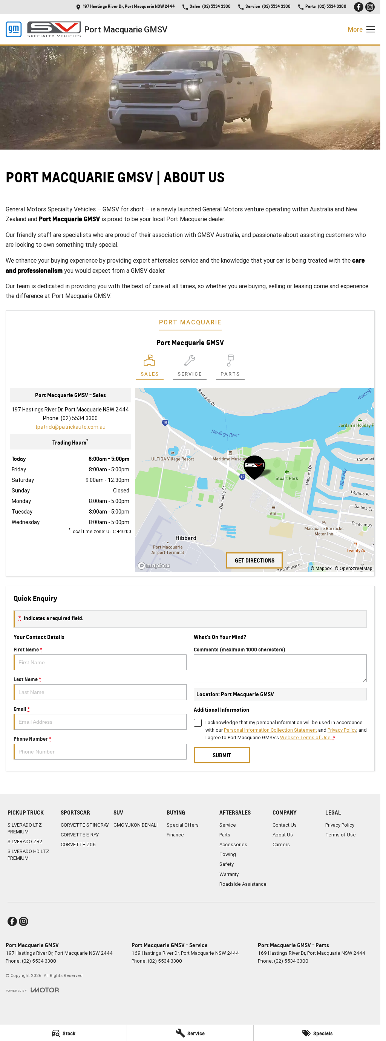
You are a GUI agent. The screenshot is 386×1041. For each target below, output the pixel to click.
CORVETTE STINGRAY (85, 825)
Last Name (27, 679)
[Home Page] (43, 29)
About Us (283, 835)
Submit (222, 755)
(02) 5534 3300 (79, 418)
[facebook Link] (358, 7)
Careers (281, 844)
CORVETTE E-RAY (80, 835)
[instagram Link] (370, 7)
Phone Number (32, 738)
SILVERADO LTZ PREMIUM (25, 828)
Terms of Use (340, 835)
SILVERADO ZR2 (25, 841)
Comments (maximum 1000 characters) (239, 649)
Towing (227, 854)
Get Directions (254, 560)
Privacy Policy (342, 730)
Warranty (229, 874)
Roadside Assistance (243, 884)
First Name (28, 649)
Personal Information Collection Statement (270, 730)
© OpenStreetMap (353, 568)
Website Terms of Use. (306, 737)
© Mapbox (321, 568)
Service (227, 825)
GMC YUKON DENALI (135, 825)
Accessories (233, 844)
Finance (175, 835)
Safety (226, 864)
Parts (224, 835)
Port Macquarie (190, 322)
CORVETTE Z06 (78, 844)
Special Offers (183, 825)
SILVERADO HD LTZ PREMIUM (28, 854)
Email (22, 709)
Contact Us (285, 825)
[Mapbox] (155, 565)
